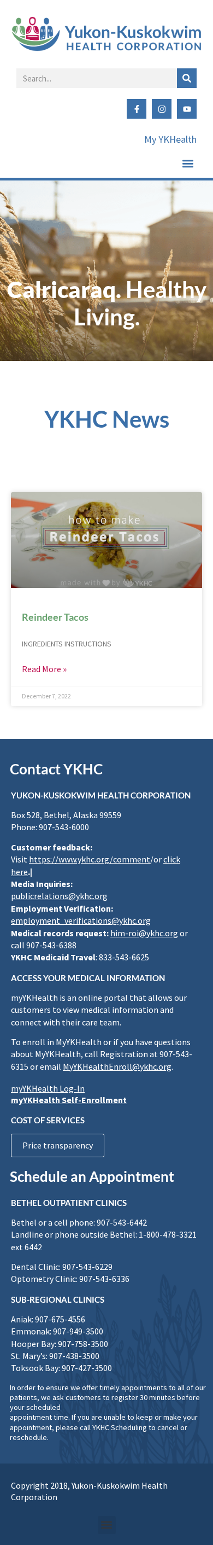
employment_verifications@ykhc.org (81, 920)
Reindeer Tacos (55, 617)
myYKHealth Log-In (48, 1088)
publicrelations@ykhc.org (59, 895)
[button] (188, 163)
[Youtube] (187, 109)
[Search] (187, 78)
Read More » (44, 668)
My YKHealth (170, 139)
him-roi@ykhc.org (144, 933)
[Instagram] (161, 109)
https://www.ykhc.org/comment (89, 859)
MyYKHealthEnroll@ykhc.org (117, 1066)
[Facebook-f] (136, 109)
